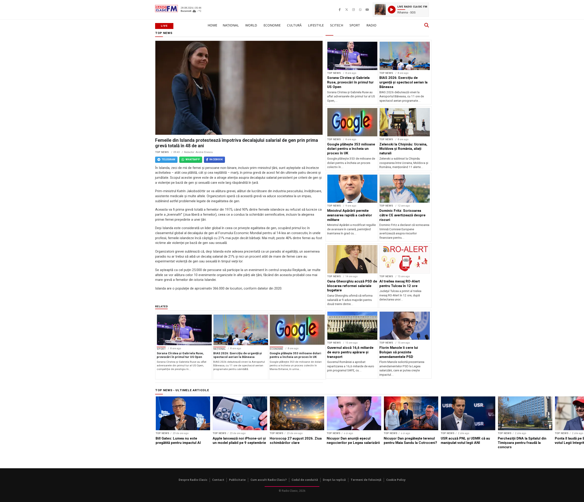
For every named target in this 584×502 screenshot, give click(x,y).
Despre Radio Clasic (193, 480)
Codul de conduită (305, 480)
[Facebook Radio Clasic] (339, 9)
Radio (371, 25)
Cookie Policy (396, 480)
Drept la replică (334, 480)
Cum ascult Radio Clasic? (268, 480)
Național (231, 25)
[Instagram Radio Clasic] (353, 9)
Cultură (294, 25)
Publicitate (237, 480)
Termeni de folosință (366, 480)
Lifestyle (316, 25)
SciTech (336, 25)
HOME (212, 25)
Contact (218, 480)
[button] (401, 10)
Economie (272, 25)
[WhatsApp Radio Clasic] (360, 9)
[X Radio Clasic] (346, 9)
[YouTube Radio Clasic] (367, 9)
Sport (354, 25)
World (251, 25)
